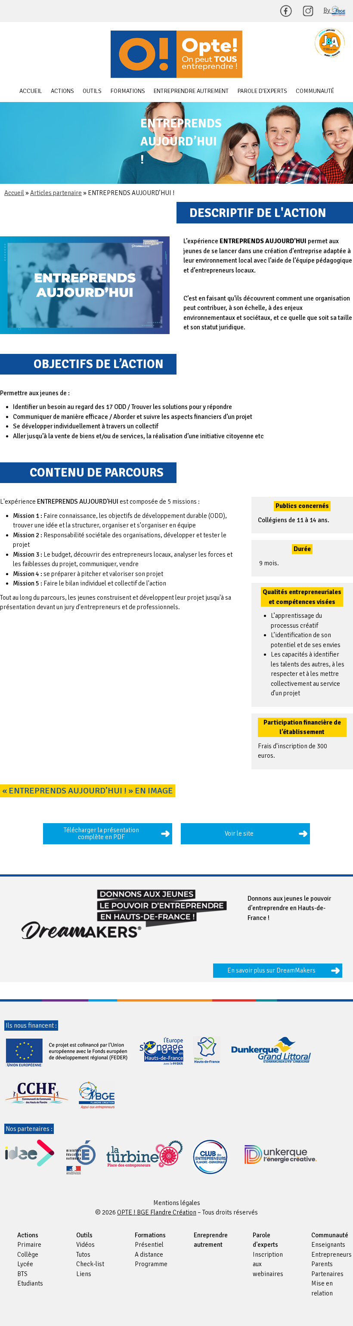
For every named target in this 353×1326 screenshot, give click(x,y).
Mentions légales (176, 1203)
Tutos (83, 1254)
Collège (27, 1254)
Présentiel (149, 1245)
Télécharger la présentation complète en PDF (101, 833)
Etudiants (30, 1283)
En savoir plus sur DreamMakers (271, 970)
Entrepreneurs (331, 1254)
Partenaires (327, 1274)
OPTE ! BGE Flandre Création (176, 54)
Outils (92, 91)
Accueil (30, 91)
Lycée (25, 1264)
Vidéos (85, 1245)
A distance (149, 1254)
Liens (83, 1274)
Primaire (29, 1245)
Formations (127, 91)
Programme (151, 1264)
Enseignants (328, 1245)
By (327, 10)
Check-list (90, 1264)
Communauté (315, 91)
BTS (22, 1274)
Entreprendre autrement (191, 91)
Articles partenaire (56, 193)
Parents (322, 1264)
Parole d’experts (262, 91)
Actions (62, 91)
